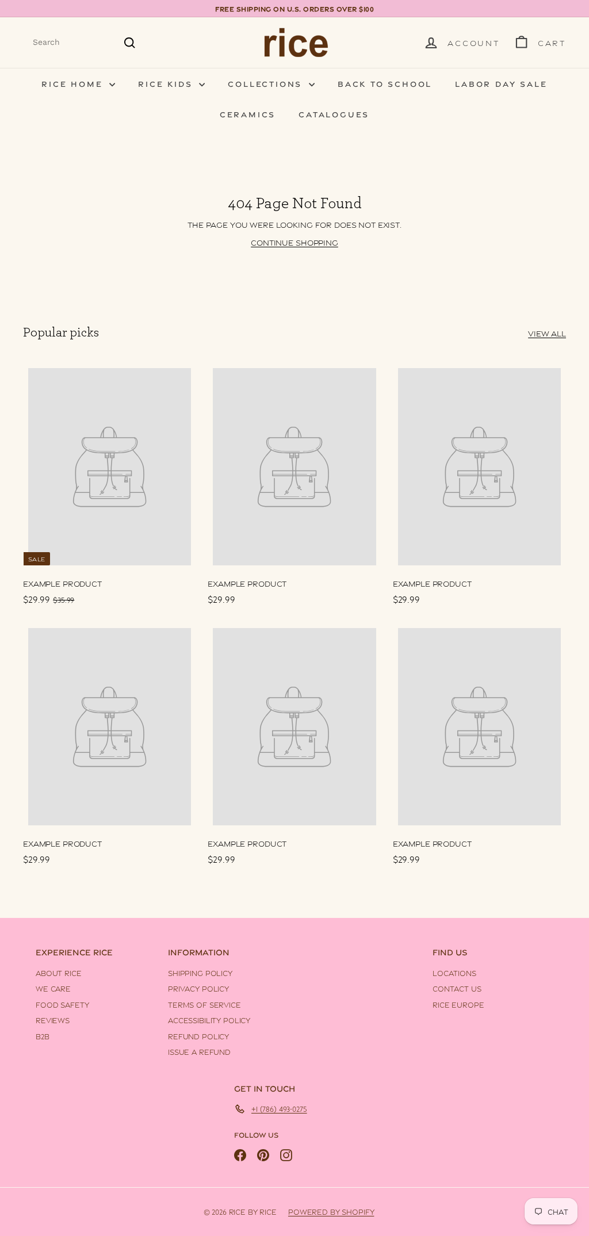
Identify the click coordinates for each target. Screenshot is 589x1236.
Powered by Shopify (331, 1211)
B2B (42, 1035)
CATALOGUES (334, 113)
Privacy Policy (198, 988)
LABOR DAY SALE (501, 83)
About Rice (59, 972)
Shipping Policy (200, 972)
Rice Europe (458, 1004)
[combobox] (84, 42)
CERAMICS (248, 113)
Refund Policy (198, 1035)
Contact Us (457, 988)
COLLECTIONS (267, 83)
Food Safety (62, 1004)
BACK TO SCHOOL (385, 83)
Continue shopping (294, 242)
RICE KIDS (167, 83)
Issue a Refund (199, 1051)
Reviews (53, 1019)
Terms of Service (204, 1004)
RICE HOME (73, 83)
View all (547, 333)
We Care (53, 988)
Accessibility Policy (209, 1019)
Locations (454, 972)
